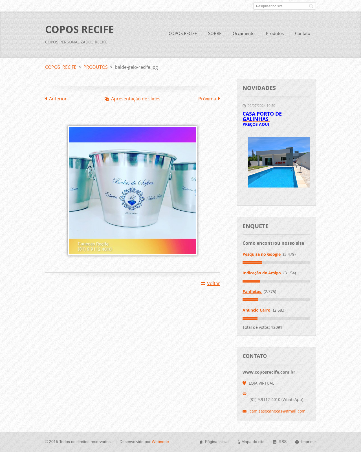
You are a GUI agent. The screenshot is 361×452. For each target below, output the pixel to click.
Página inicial (216, 441)
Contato (302, 33)
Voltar (213, 283)
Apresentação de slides (135, 99)
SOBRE (214, 33)
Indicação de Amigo (262, 272)
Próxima (207, 99)
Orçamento (244, 33)
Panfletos (252, 291)
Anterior (58, 99)
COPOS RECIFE (183, 33)
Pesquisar (311, 6)
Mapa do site (253, 441)
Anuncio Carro (256, 310)
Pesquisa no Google (262, 254)
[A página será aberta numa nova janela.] (132, 259)
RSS (283, 441)
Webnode (160, 441)
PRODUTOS (95, 67)
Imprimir (308, 441)
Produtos (275, 33)
